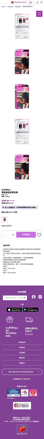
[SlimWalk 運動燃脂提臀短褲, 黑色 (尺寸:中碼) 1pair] (5, 219)
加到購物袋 (26, 234)
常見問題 (22, 352)
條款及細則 (26, 417)
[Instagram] (40, 297)
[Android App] (30, 311)
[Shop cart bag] (41, 2)
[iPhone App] (14, 311)
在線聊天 (22, 363)
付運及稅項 (22, 342)
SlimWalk (6, 190)
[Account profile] (37, 2)
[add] (13, 235)
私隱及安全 (16, 417)
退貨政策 (22, 347)
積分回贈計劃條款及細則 (21, 419)
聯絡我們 (22, 358)
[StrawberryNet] (18, 2)
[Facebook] (33, 297)
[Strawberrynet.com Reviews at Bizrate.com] (13, 396)
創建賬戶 (12, 207)
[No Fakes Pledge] (33, 395)
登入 (6, 207)
